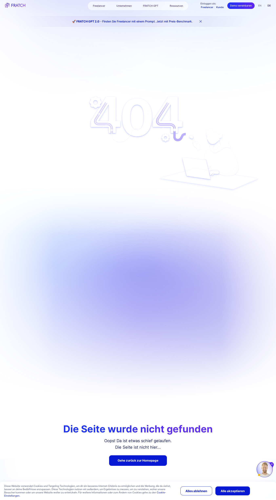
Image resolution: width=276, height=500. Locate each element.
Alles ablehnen (196, 491)
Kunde (220, 7)
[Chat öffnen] (265, 469)
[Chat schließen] (272, 464)
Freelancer (207, 7)
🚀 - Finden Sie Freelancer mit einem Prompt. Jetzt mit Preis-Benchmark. (132, 21)
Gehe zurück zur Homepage (138, 460)
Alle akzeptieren (233, 491)
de (269, 5)
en (259, 5)
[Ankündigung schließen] (200, 21)
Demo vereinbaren (241, 5)
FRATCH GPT (150, 5)
